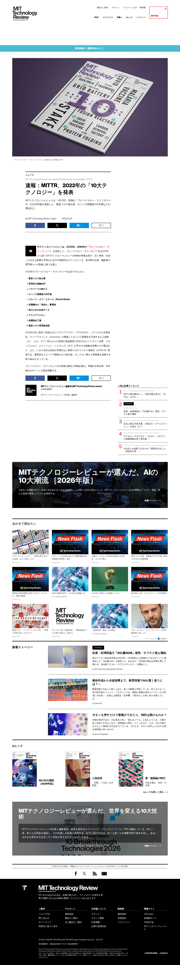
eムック (129, 17)
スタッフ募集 (97, 918)
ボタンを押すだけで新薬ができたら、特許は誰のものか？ (129, 714)
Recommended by (151, 638)
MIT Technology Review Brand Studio (109, 669)
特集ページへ (151, 500)
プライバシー (124, 922)
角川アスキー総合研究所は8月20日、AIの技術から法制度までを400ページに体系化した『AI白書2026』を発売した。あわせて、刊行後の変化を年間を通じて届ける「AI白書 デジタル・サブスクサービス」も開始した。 (129, 661)
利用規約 (122, 918)
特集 (119, 17)
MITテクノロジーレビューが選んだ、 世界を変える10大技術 (88, 814)
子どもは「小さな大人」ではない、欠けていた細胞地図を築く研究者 (145, 436)
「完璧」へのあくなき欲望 (102, 781)
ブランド (95, 914)
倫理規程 (122, 914)
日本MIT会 (149, 922)
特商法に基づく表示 (48, 926)
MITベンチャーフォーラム (155, 927)
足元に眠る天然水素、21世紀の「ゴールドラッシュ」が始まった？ (145, 423)
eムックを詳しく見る (153, 792)
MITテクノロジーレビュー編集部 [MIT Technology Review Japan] (71, 386)
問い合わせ (44, 918)
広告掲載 (95, 922)
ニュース (29, 175)
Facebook (75, 875)
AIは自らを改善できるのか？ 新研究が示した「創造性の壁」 (146, 448)
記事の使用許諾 (98, 926)
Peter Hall (98, 703)
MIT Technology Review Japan (42, 218)
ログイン (115, 7)
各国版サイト (150, 918)
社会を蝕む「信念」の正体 (155, 781)
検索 (141, 7)
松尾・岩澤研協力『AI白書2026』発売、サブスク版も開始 (145, 409)
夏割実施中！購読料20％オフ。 (90, 48)
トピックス (108, 17)
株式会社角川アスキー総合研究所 (64, 944)
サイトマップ (45, 922)
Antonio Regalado (101, 734)
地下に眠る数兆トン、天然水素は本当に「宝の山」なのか (145, 394)
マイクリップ (128, 7)
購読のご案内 (102, 7)
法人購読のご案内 (73, 922)
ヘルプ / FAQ (44, 914)
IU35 (96, 17)
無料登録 (154, 16)
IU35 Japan (148, 914)
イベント (141, 17)
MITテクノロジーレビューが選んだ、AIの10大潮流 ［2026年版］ (88, 476)
